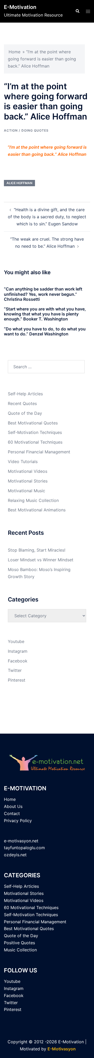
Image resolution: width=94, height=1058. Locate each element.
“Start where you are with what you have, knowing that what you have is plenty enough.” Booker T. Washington (45, 313)
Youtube (16, 641)
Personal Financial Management (39, 451)
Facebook (17, 660)
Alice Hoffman (19, 183)
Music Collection (20, 949)
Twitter (15, 670)
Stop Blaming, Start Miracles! (36, 550)
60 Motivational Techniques (35, 442)
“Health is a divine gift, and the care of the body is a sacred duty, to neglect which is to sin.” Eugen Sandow (47, 216)
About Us (13, 806)
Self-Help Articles (25, 393)
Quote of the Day (25, 413)
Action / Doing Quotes (26, 130)
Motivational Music (26, 490)
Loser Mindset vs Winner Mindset (40, 559)
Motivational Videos (27, 471)
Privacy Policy (18, 820)
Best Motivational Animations (37, 509)
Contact (12, 813)
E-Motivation (20, 7)
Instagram (17, 651)
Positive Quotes (19, 942)
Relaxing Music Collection (33, 500)
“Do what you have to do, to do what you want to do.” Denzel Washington (45, 331)
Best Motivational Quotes (33, 423)
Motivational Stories (28, 481)
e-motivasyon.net (21, 840)
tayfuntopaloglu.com (24, 847)
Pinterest (16, 680)
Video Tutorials (23, 461)
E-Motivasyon (62, 1048)
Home (14, 51)
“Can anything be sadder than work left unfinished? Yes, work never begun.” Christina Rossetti (43, 294)
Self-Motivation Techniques (35, 432)
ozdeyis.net (15, 854)
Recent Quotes (22, 403)
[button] (77, 11)
